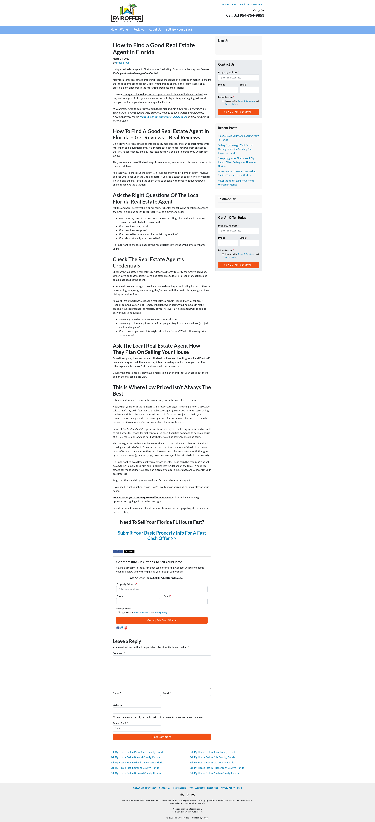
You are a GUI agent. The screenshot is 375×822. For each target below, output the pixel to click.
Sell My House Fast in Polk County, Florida (212, 757)
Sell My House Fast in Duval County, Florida (213, 752)
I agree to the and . (143, 612)
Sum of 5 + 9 (120, 723)
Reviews (138, 29)
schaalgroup (122, 63)
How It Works (119, 29)
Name (117, 693)
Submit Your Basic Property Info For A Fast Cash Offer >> (162, 535)
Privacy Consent (124, 608)
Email (167, 596)
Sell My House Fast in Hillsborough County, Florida (217, 768)
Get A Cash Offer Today (144, 787)
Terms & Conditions (142, 612)
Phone (119, 596)
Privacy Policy (161, 612)
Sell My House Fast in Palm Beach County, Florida (137, 752)
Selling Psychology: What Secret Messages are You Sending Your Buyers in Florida (235, 149)
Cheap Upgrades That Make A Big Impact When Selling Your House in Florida (237, 162)
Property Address (126, 584)
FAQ (191, 787)
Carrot (205, 817)
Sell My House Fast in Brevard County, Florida (135, 757)
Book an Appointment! (252, 4)
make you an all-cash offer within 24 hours (163, 117)
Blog (234, 4)
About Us (155, 29)
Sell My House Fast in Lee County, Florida (212, 762)
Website (117, 705)
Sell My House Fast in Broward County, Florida (136, 773)
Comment (119, 653)
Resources (212, 787)
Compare (224, 4)
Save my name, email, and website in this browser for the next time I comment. (160, 717)
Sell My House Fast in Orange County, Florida (135, 768)
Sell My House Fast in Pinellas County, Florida (214, 773)
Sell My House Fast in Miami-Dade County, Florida (138, 762)
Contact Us (164, 787)
